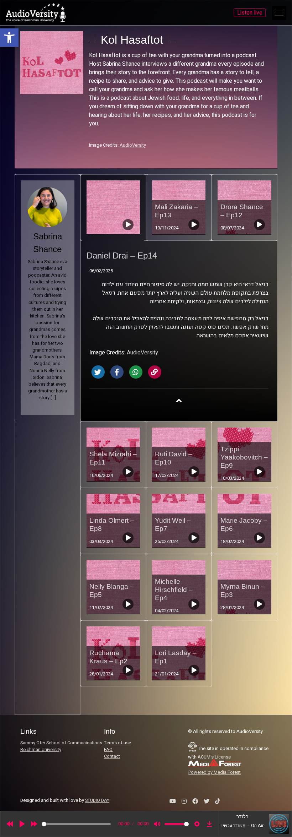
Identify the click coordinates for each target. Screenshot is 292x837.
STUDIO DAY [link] (97, 800)
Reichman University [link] (40, 749)
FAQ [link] (108, 749)
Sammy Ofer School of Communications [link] (61, 743)
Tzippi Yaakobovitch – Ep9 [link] (244, 457)
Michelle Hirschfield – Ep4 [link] (174, 590)
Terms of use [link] (117, 743)
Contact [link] (112, 756)
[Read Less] (178, 400)
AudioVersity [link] (133, 145)
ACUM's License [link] (214, 757)
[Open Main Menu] (279, 13)
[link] (9, 37)
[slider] (76, 824)
